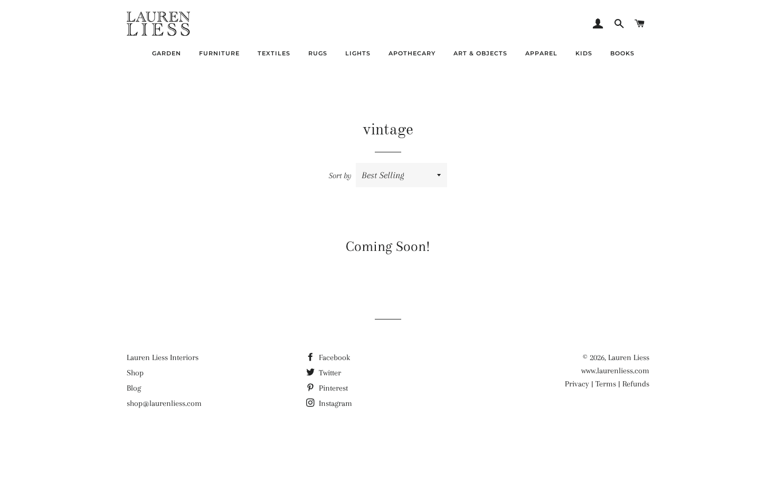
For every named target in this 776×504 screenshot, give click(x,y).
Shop (135, 372)
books (622, 53)
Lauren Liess (628, 357)
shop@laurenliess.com (164, 403)
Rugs (317, 53)
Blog (134, 388)
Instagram (334, 403)
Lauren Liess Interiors (162, 357)
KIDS (583, 53)
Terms (605, 384)
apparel (541, 53)
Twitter (329, 372)
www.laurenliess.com (615, 370)
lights (358, 53)
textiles (274, 53)
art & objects (480, 53)
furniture (219, 53)
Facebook (333, 357)
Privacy (577, 384)
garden (166, 53)
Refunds (635, 384)
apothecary (412, 53)
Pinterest (332, 388)
